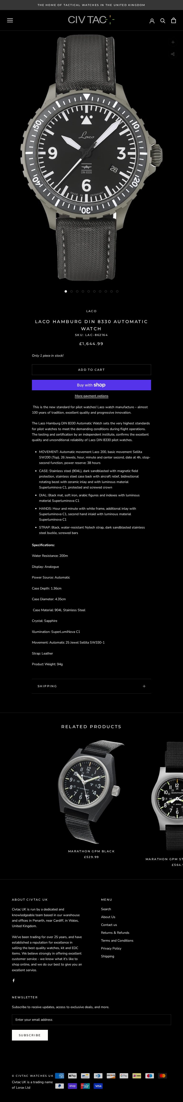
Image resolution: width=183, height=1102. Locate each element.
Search (106, 909)
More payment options (91, 396)
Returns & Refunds (115, 932)
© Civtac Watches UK (33, 1075)
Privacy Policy (111, 948)
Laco (91, 311)
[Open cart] (173, 20)
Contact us (109, 925)
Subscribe (30, 1035)
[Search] (162, 20)
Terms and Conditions (117, 940)
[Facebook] (13, 980)
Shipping (47, 686)
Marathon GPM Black (91, 851)
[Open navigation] (10, 20)
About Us (108, 917)
